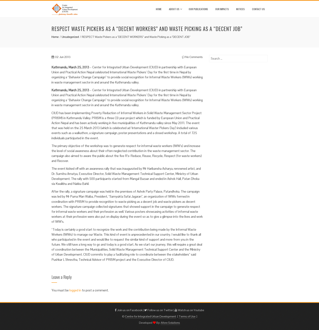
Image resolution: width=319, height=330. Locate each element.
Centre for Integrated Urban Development (150, 316)
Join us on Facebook (129, 310)
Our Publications (198, 9)
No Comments (194, 57)
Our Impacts (222, 9)
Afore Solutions (170, 323)
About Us (174, 9)
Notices (240, 9)
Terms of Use (187, 316)
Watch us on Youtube (190, 310)
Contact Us (258, 9)
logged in (75, 290)
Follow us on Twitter (160, 310)
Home (159, 9)
